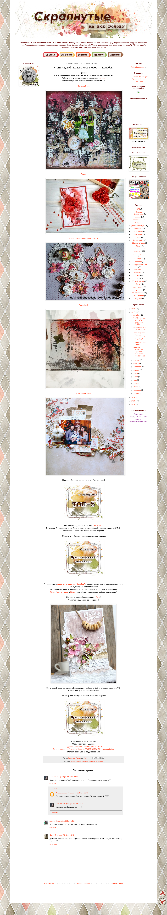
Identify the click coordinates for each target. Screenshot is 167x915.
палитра (92, 761)
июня (136, 377)
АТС (138, 209)
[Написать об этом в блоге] (96, 758)
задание (137, 229)
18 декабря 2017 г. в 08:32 (77, 793)
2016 (133, 397)
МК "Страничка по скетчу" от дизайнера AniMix (140, 321)
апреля (137, 383)
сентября (137, 367)
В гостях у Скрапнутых (139, 213)
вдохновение (138, 220)
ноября (137, 360)
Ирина (65, 592)
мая (135, 380)
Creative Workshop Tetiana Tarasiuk (83, 238)
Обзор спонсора (138, 243)
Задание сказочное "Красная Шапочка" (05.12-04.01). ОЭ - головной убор (83, 749)
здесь (102, 78)
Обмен (138, 246)
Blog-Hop (138, 298)
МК (138, 237)
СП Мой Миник (138, 281)
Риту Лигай (98, 525)
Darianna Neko (83, 86)
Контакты (143, 79)
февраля (137, 390)
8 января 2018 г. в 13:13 (64, 835)
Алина (83, 174)
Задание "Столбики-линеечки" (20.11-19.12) (83, 746)
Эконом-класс (138, 296)
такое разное (138, 287)
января (137, 393)
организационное (140, 254)
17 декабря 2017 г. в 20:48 (67, 777)
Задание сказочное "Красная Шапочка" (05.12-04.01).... (140, 352)
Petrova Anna (61, 793)
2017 (133, 312)
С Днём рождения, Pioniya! (140, 343)
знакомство (138, 231)
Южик (72, 592)
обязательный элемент (79, 761)
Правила (135, 79)
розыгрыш (138, 272)
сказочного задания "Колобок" (71, 584)
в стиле (138, 217)
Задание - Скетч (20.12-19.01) (139, 328)
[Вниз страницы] (162, 904)
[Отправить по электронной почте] (93, 758)
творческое (138, 290)
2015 (133, 401)
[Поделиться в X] (98, 758)
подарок (138, 262)
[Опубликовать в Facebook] (100, 758)
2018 (133, 309)
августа (137, 370)
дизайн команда (137, 226)
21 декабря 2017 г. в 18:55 (66, 821)
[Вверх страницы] (162, 897)
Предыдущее (117, 883)
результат (99, 761)
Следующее (49, 883)
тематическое (137, 293)
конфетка (138, 234)
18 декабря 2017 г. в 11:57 (73, 804)
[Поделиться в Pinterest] (103, 758)
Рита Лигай (83, 305)
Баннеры (139, 81)
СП (138, 278)
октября (137, 363)
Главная (135, 77)
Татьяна (53, 777)
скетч (138, 275)
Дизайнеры (143, 77)
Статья (138, 284)
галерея (138, 223)
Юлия (52, 592)
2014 (133, 404)
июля (136, 373)
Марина (59, 592)
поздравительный (140, 265)
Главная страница (83, 883)
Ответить (53, 783)
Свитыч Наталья (83, 393)
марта (136, 387)
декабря (137, 315)
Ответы (55, 788)
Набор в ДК (137, 240)
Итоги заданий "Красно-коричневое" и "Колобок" (139, 336)
